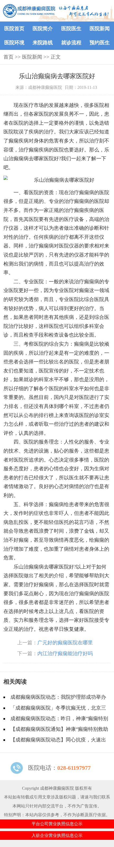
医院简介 (43, 28)
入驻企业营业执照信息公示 (57, 835)
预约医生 (100, 42)
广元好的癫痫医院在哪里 (65, 642)
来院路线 (43, 42)
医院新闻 (100, 28)
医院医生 (71, 28)
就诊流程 (71, 42)
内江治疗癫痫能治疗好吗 (65, 653)
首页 (8, 57)
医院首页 (14, 28)
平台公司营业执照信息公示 (57, 824)
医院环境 (14, 42)
